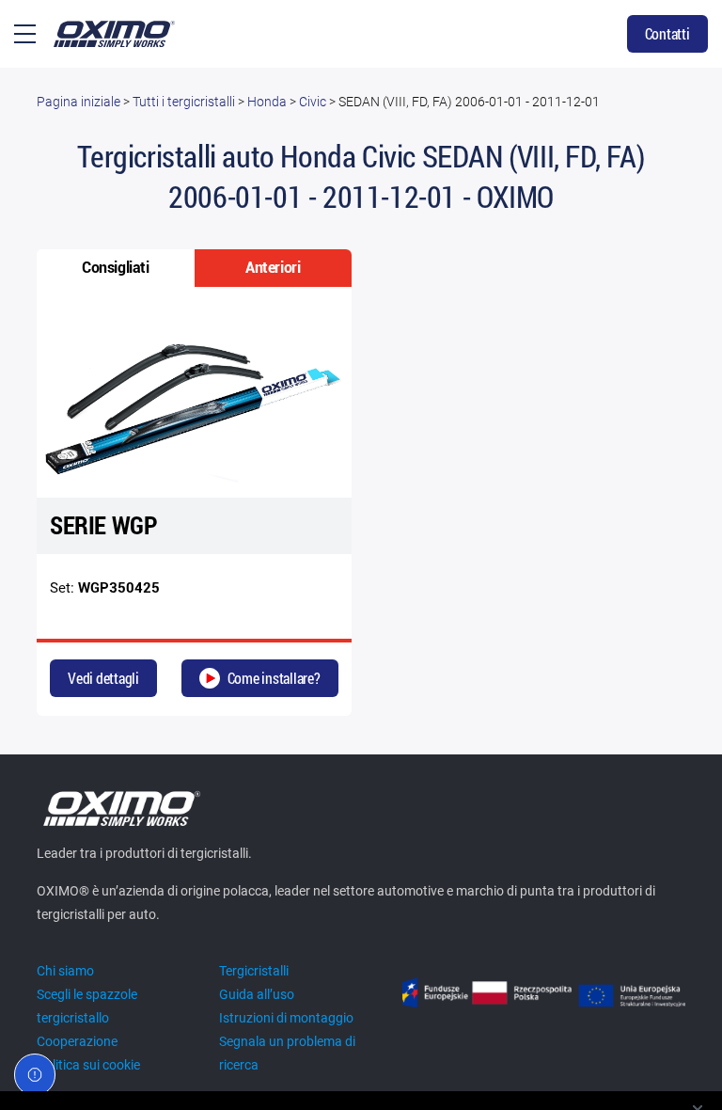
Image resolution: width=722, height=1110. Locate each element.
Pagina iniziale (78, 101)
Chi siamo (65, 970)
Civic (312, 101)
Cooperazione (77, 1041)
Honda (267, 101)
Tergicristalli (254, 970)
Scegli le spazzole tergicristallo (87, 1006)
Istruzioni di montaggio (286, 1017)
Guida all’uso (256, 994)
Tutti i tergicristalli (184, 101)
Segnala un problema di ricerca (287, 1053)
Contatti (667, 33)
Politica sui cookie (88, 1064)
